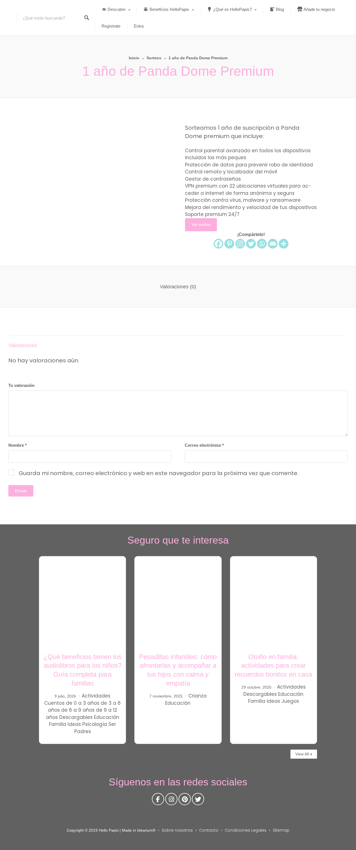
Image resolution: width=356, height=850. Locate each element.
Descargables (76, 717)
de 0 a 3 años (82, 703)
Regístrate (111, 26)
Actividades (96, 695)
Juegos (290, 701)
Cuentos (54, 703)
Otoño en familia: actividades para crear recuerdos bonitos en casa (273, 665)
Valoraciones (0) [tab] (178, 286)
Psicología (94, 724)
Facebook (158, 800)
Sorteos (154, 58)
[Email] (273, 244)
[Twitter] (251, 244)
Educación (106, 717)
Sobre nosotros (177, 830)
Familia (57, 724)
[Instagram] (240, 244)
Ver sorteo (201, 224)
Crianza (197, 695)
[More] (283, 244)
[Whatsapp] (262, 244)
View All (302, 754)
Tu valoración (21, 385)
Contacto (208, 830)
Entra (139, 26)
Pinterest (184, 800)
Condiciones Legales (245, 830)
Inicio (134, 58)
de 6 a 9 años (78, 710)
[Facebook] (218, 244)
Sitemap (281, 830)
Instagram (171, 800)
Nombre (17, 445)
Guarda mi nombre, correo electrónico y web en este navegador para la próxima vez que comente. (158, 473)
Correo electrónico (204, 445)
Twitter (198, 800)
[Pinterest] (229, 244)
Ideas (74, 724)
